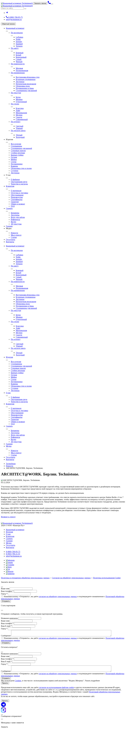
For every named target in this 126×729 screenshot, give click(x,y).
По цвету (15, 48)
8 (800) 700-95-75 (15, 17)
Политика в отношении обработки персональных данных (25, 578)
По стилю (15, 104)
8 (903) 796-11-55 (13, 554)
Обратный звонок (8, 24)
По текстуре (16, 93)
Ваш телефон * (7, 591)
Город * (4, 594)
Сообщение (6, 636)
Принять (5, 683)
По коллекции (17, 33)
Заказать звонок (40, 3)
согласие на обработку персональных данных (58, 596)
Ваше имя (5, 589)
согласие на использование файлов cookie (56, 687)
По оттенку (15, 122)
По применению (18, 73)
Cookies (18, 681)
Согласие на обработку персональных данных (71, 578)
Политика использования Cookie (107, 578)
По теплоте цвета (18, 130)
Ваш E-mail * (6, 626)
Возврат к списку (8, 517)
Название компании (9, 618)
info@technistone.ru (14, 19)
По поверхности (18, 64)
